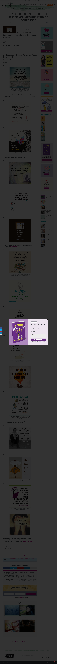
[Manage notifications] (54, 661)
